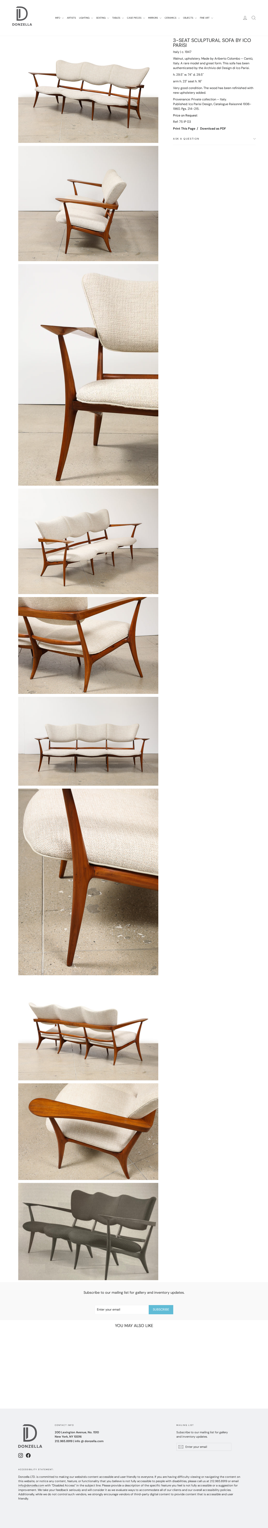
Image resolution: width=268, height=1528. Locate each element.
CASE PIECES (134, 17)
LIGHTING (84, 17)
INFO (58, 17)
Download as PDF (213, 128)
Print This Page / (185, 128)
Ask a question (186, 138)
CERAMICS (171, 17)
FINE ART (205, 17)
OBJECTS (188, 17)
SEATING (101, 17)
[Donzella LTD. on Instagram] (20, 1455)
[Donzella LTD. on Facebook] (28, 1455)
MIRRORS (153, 17)
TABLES (116, 17)
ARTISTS (71, 17)
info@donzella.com (31, 1485)
